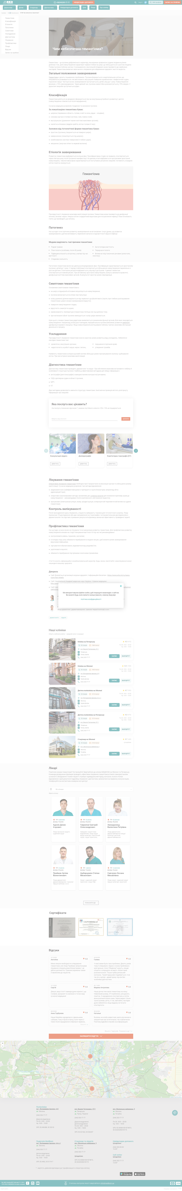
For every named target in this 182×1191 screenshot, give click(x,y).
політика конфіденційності (91, 599)
